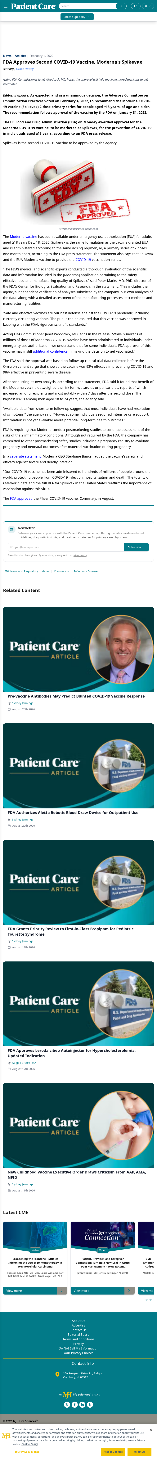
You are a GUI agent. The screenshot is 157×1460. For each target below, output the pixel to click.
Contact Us (79, 1330)
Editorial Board (78, 1334)
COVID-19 (83, 259)
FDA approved (21, 498)
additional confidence (50, 351)
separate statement (25, 456)
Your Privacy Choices (78, 1353)
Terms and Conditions (78, 1339)
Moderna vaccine (23, 236)
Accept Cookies (113, 1451)
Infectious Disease (86, 571)
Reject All (139, 1451)
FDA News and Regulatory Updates (27, 571)
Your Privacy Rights (27, 1451)
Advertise (78, 1325)
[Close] (151, 1430)
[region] (78, 1442)
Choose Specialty (74, 17)
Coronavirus (62, 571)
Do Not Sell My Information (78, 1348)
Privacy (78, 1344)
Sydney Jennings (22, 703)
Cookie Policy (29, 1444)
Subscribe (134, 547)
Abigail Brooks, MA (24, 1062)
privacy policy (80, 555)
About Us (78, 1321)
